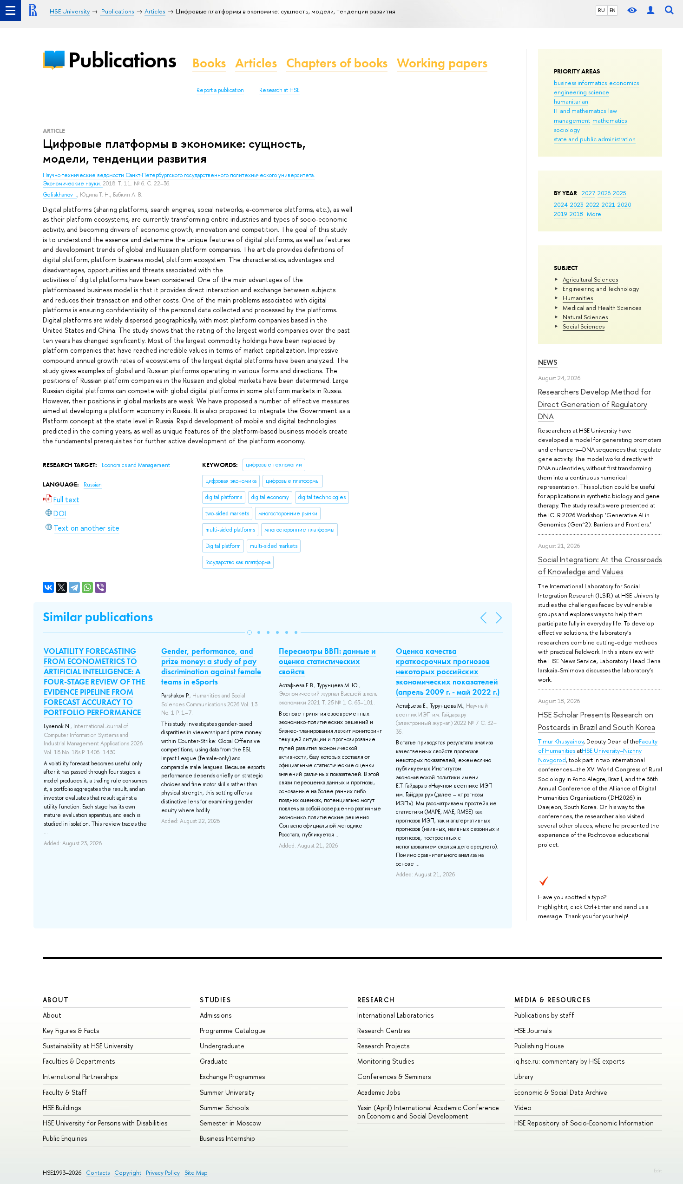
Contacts (98, 1173)
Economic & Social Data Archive (560, 1092)
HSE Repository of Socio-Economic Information (584, 1122)
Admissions (215, 1015)
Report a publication (220, 90)
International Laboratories (395, 1015)
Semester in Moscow (230, 1122)
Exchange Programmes (232, 1076)
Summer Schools (224, 1107)
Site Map (196, 1173)
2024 (561, 204)
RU (601, 10)
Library (523, 1076)
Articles (256, 63)
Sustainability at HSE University (88, 1045)
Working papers (442, 63)
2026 (604, 193)
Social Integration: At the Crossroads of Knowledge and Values (600, 565)
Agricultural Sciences (590, 279)
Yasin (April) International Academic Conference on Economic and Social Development (428, 1111)
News (548, 362)
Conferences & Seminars (394, 1076)
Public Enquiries (65, 1138)
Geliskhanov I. (60, 194)
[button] (249, 632)
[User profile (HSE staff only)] (650, 10)
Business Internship (227, 1138)
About (56, 999)
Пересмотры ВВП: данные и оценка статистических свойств (327, 661)
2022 (592, 204)
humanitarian (571, 101)
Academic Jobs (378, 1092)
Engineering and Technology (601, 288)
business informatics (580, 83)
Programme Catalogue (233, 1030)
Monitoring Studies (385, 1061)
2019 (560, 214)
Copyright (127, 1173)
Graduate (214, 1061)
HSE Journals (533, 1030)
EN (613, 10)
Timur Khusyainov (561, 741)
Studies (215, 999)
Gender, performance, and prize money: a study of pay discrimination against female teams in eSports (211, 666)
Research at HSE (279, 90)
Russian (93, 484)
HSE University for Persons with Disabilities (105, 1122)
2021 (608, 204)
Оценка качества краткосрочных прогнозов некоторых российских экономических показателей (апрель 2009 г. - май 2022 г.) (447, 671)
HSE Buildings (62, 1107)
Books (209, 63)
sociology (567, 129)
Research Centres (383, 1030)
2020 (624, 204)
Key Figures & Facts (71, 1030)
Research (376, 999)
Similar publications (98, 617)
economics (624, 83)
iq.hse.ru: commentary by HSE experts (569, 1061)
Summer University (227, 1092)
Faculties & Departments (79, 1061)
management (572, 120)
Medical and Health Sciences (602, 307)
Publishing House (539, 1045)
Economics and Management (136, 465)
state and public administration (595, 139)
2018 (576, 214)
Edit (658, 1170)
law (612, 110)
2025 (619, 193)
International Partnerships (80, 1076)
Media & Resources (552, 999)
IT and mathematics (580, 110)
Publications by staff (544, 1015)
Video (523, 1107)
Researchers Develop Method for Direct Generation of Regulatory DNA (594, 403)
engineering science (581, 92)
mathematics (609, 120)
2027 (588, 193)
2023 (577, 204)
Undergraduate (222, 1045)
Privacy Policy (163, 1173)
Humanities (578, 298)
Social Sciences (583, 326)
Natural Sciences (585, 317)
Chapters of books (336, 63)
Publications (122, 60)
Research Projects (383, 1045)
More (594, 214)
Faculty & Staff (65, 1092)
